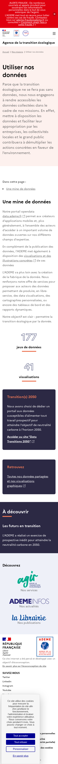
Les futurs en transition (21, 525)
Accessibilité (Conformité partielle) (43, 740)
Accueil (5, 51)
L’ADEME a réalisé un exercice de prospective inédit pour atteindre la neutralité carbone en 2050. (26, 540)
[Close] (54, 14)
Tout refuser (20, 742)
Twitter (6, 677)
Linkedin (6, 681)
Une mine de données (20, 189)
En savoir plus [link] (20, 756)
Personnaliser (20, 749)
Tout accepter (20, 735)
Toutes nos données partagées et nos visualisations (27, 481)
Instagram (7, 685)
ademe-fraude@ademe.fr (30, 19)
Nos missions (17, 51)
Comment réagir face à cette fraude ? (32, 23)
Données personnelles (43, 733)
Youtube (6, 690)
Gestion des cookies (42, 747)
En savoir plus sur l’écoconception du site (24, 666)
